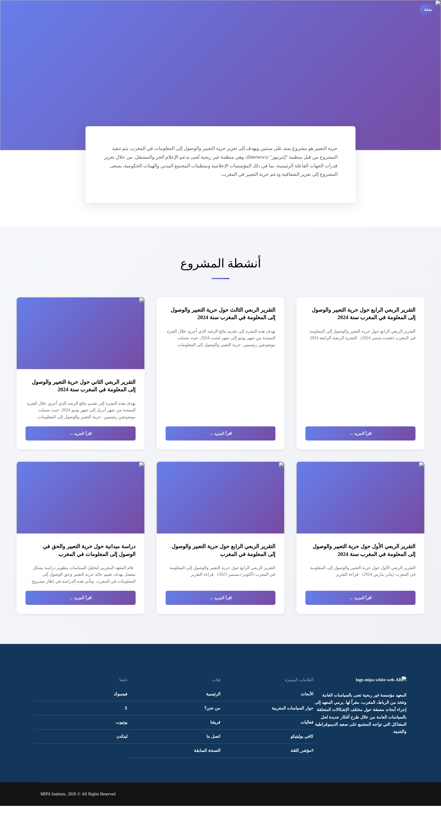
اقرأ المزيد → (360, 433)
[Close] (361, 32)
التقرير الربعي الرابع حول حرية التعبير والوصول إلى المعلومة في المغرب (223, 550)
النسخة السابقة (207, 750)
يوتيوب (122, 722)
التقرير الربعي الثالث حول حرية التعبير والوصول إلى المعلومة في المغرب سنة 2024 (223, 313)
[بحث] (372, 32)
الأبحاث (307, 694)
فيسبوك (121, 694)
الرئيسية (213, 694)
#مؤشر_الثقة (302, 750)
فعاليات (307, 722)
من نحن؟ (212, 708)
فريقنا (215, 722)
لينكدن (122, 736)
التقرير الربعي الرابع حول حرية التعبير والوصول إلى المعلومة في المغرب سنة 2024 (364, 313)
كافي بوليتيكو (302, 736)
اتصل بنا (213, 736)
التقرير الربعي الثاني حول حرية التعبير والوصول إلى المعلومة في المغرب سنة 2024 (84, 385)
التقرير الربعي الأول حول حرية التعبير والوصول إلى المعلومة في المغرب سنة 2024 (364, 550)
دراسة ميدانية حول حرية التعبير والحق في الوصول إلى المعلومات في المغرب (89, 550)
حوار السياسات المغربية (293, 708)
